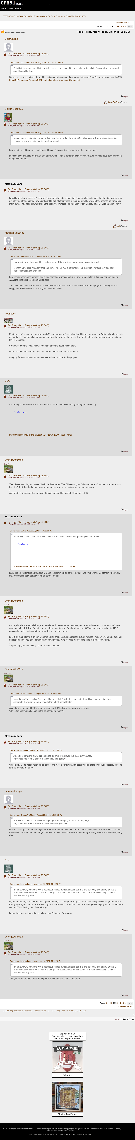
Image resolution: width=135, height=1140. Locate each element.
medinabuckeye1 (14, 232)
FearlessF (10, 313)
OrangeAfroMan (14, 459)
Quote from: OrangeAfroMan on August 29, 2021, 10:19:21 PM (36, 750)
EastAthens (11, 38)
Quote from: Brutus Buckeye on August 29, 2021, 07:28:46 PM (36, 256)
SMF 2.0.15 (33, 1134)
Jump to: (116, 1019)
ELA (118, 226)
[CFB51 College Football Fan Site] (67, 3)
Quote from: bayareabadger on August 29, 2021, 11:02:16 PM (36, 884)
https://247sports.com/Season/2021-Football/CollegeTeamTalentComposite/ (44, 80)
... (106, 26)
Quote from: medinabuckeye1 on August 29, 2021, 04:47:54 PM (36, 62)
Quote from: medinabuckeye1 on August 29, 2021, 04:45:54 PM (36, 132)
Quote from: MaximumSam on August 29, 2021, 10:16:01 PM (35, 693)
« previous (119, 22)
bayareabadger (13, 791)
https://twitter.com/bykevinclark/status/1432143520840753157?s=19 (40, 435)
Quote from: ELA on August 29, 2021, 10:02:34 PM (31, 531)
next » (126, 22)
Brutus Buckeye (114, 102)
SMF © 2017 (42, 1134)
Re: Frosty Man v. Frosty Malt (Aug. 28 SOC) (28, 54)
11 (115, 26)
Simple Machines (52, 1134)
